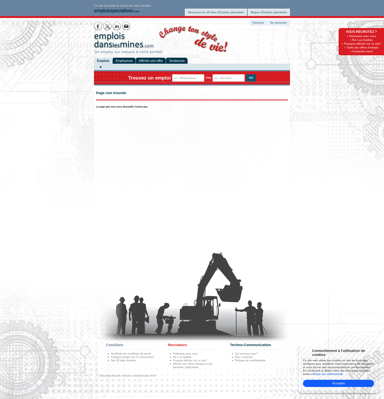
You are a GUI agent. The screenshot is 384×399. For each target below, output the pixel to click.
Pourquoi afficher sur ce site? (190, 360)
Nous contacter (244, 357)
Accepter (338, 383)
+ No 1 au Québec (361, 39)
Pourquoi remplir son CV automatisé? (132, 357)
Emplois (103, 60)
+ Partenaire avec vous (361, 36)
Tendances (177, 60)
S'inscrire (258, 22)
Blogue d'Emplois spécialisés (269, 12)
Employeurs (124, 60)
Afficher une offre (151, 60)
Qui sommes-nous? (246, 353)
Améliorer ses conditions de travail (131, 353)
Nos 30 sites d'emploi (123, 360)
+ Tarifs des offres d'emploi (361, 47)
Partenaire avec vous (185, 353)
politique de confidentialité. (327, 374)
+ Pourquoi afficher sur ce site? (361, 43)
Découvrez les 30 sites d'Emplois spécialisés (216, 12)
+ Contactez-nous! (361, 51)
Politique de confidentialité (250, 360)
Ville (208, 77)
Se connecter (278, 22)
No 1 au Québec (182, 357)
